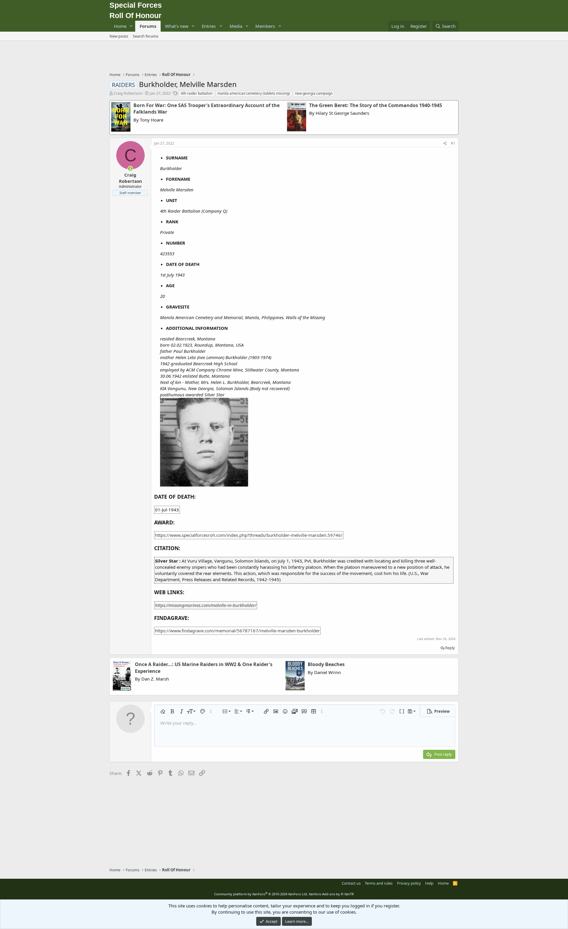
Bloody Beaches (326, 664)
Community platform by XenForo (261, 894)
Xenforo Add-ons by (331, 894)
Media (236, 26)
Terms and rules (379, 883)
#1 (453, 143)
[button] (131, 26)
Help (429, 883)
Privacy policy (409, 883)
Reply (450, 647)
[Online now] (130, 169)
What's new (176, 26)
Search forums (145, 36)
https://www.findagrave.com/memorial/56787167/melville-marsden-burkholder (237, 631)
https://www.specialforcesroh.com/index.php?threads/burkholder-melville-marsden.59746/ (249, 535)
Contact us (351, 883)
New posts (118, 36)
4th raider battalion (196, 93)
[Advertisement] (284, 57)
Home (120, 26)
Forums (148, 26)
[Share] (445, 143)
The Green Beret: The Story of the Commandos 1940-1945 (375, 105)
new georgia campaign (314, 93)
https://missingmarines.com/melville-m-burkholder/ (205, 605)
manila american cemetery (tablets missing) (253, 93)
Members (265, 26)
